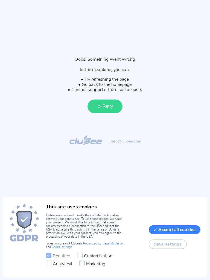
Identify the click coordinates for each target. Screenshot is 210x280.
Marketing (95, 264)
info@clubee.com (126, 141)
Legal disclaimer (113, 243)
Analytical (62, 264)
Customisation (98, 256)
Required (61, 256)
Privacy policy (92, 243)
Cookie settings (62, 247)
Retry (108, 106)
